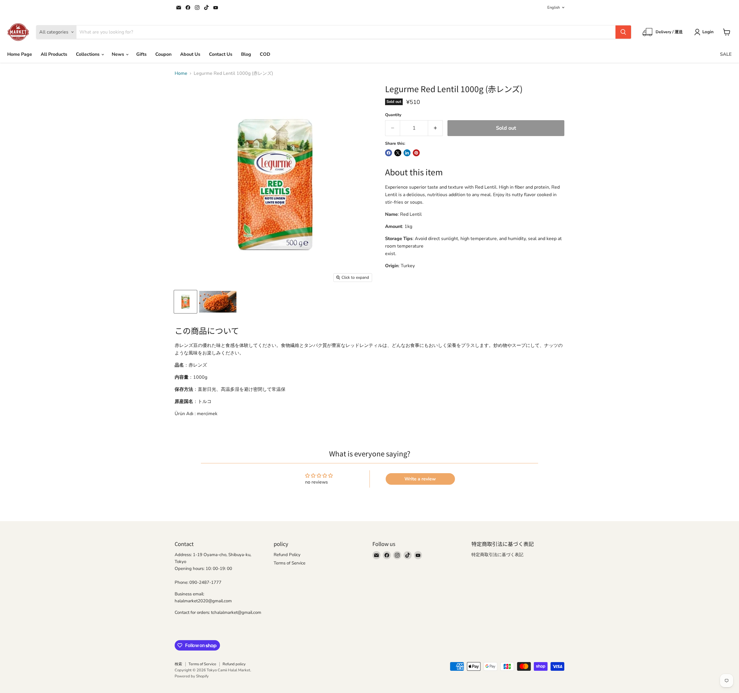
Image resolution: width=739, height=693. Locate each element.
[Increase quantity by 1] (435, 128)
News (118, 54)
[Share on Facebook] (388, 152)
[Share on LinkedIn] (407, 152)
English (553, 7)
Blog (246, 54)
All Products (54, 54)
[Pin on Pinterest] (416, 152)
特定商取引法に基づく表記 (497, 555)
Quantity (393, 115)
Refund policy (234, 664)
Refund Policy (287, 555)
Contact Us (220, 54)
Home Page (19, 54)
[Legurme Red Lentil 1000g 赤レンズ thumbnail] (185, 301)
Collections (88, 54)
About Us (190, 54)
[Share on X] (397, 152)
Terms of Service (289, 563)
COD (265, 54)
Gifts (141, 54)
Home (181, 73)
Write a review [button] (420, 479)
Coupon (163, 54)
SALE (726, 54)
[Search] (623, 32)
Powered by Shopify (192, 676)
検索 (178, 664)
